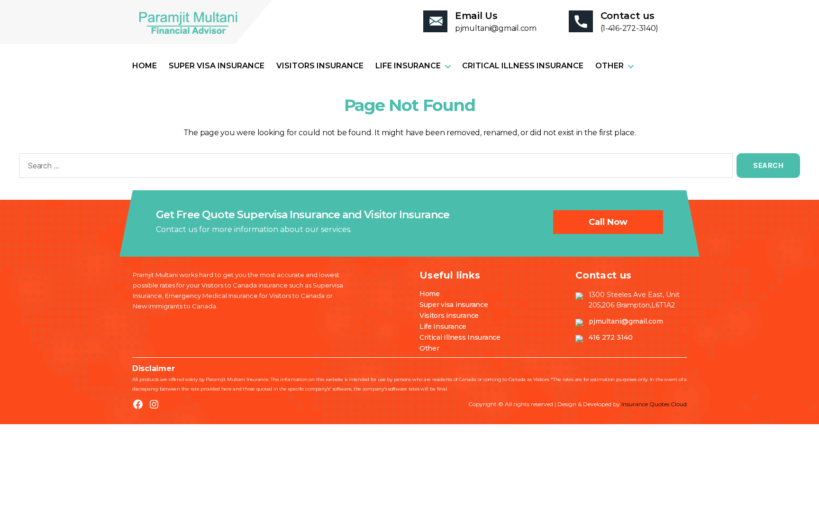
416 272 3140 (611, 337)
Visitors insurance (320, 65)
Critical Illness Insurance (522, 65)
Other (609, 65)
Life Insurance (408, 65)
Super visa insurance (216, 65)
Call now (608, 222)
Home (144, 65)
